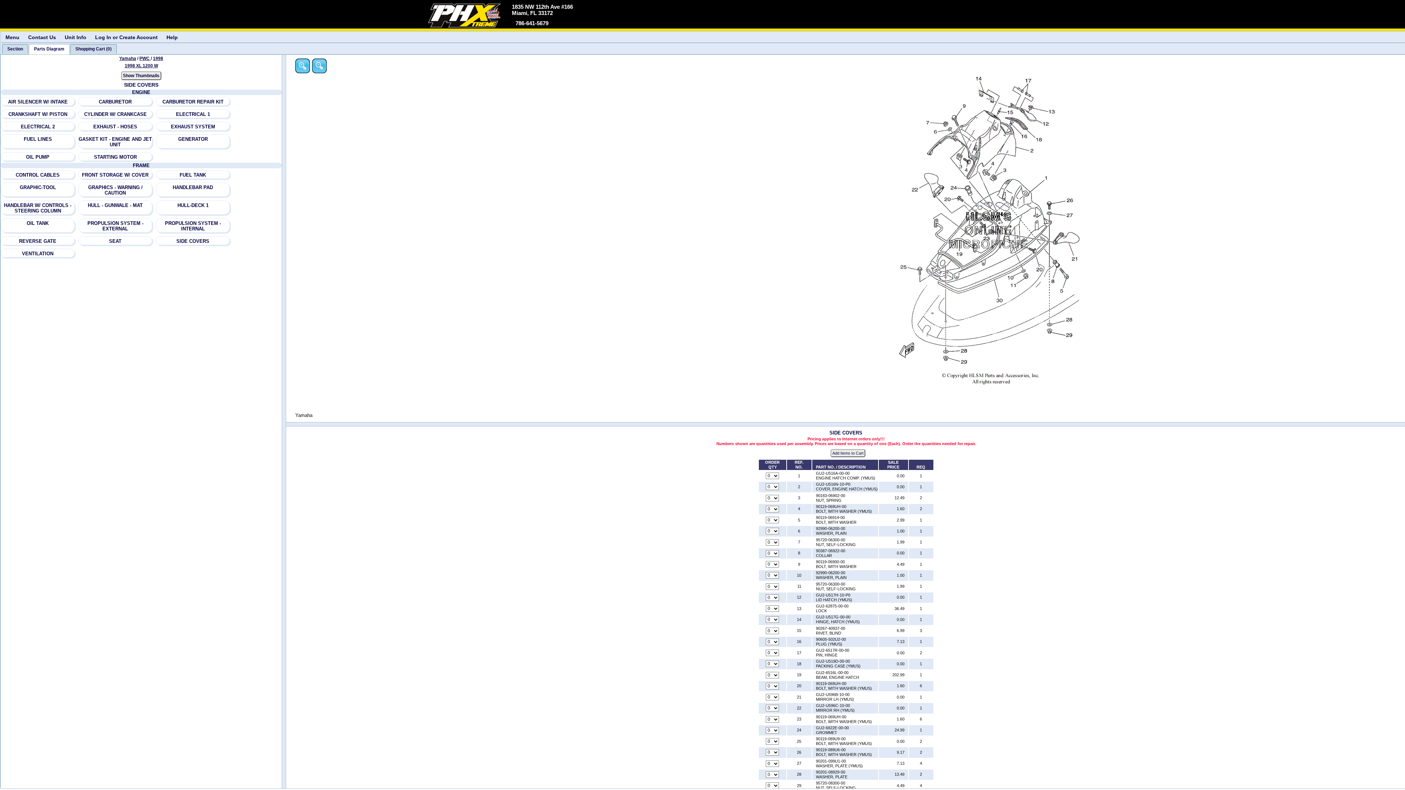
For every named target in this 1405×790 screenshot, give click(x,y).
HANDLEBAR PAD (193, 187)
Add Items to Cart (847, 453)
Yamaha (127, 58)
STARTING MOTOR (115, 157)
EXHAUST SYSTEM (193, 126)
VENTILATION (37, 253)
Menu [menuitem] (12, 37)
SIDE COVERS (192, 241)
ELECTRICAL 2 (38, 126)
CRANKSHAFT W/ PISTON (37, 114)
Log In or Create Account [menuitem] (126, 37)
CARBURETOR (115, 102)
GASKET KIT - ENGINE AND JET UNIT (115, 141)
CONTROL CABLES (38, 175)
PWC (145, 58)
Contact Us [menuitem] (42, 37)
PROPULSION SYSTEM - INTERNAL (193, 226)
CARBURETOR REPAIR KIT (193, 102)
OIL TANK (38, 223)
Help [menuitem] (172, 37)
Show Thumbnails (141, 75)
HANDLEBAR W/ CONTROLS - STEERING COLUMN (37, 208)
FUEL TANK (193, 175)
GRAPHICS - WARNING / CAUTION (115, 190)
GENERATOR (193, 139)
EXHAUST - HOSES (115, 126)
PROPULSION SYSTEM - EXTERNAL (115, 226)
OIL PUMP (37, 157)
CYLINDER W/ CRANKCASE (115, 114)
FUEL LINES (38, 139)
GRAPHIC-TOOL (38, 187)
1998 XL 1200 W (141, 65)
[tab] (15, 49)
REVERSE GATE (37, 241)
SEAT (115, 241)
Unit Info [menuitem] (75, 37)
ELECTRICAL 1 (193, 114)
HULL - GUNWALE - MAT (115, 205)
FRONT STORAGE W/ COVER (115, 175)
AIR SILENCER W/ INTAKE (38, 102)
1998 (158, 58)
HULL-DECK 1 (193, 205)
